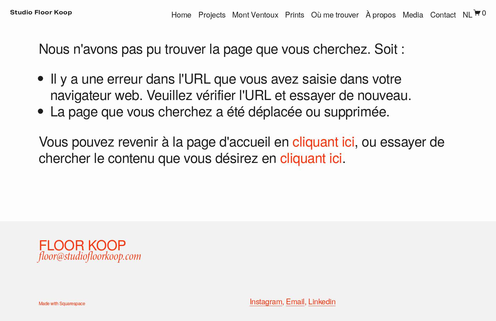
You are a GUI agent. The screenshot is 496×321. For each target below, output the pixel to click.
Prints (294, 14)
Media (413, 14)
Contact (443, 14)
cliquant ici (323, 140)
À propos (381, 14)
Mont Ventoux (255, 14)
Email (295, 301)
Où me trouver (335, 14)
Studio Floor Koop (41, 12)
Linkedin (322, 301)
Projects (211, 14)
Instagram (266, 301)
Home (181, 14)
